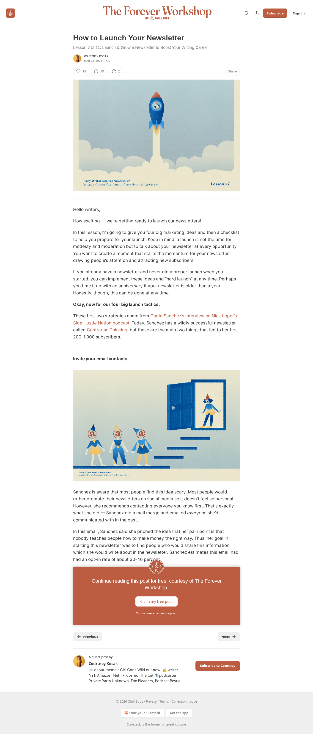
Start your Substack (144, 713)
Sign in (299, 13)
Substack (134, 724)
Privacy (151, 701)
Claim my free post (156, 601)
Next (225, 636)
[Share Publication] (256, 13)
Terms (164, 701)
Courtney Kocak (96, 56)
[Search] (246, 13)
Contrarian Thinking (107, 329)
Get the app (179, 713)
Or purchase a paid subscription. (156, 613)
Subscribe (275, 13)
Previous (90, 636)
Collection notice (184, 701)
